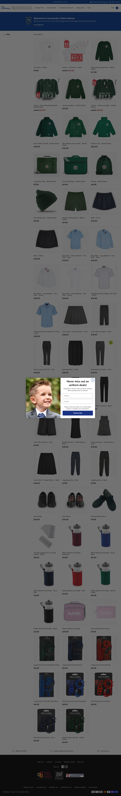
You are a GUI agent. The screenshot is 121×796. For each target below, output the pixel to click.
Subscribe (77, 413)
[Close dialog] (92, 380)
